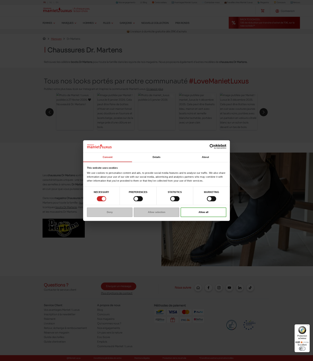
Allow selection (156, 212)
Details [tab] (157, 157)
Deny (110, 212)
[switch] (138, 198)
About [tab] (205, 157)
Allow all (203, 212)
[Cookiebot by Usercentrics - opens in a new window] (212, 146)
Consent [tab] (107, 157)
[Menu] (308, 326)
